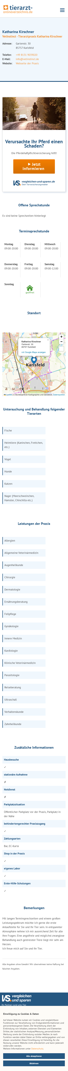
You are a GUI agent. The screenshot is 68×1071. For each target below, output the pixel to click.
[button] (34, 360)
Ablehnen (34, 1063)
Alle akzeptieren (34, 1056)
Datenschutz (37, 1048)
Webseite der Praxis (27, 63)
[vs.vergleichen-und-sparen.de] (17, 1001)
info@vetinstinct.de (27, 59)
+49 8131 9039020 (26, 55)
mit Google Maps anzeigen (34, 352)
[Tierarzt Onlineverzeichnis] (17, 13)
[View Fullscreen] (61, 348)
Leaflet (9, 394)
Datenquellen (59, 394)
